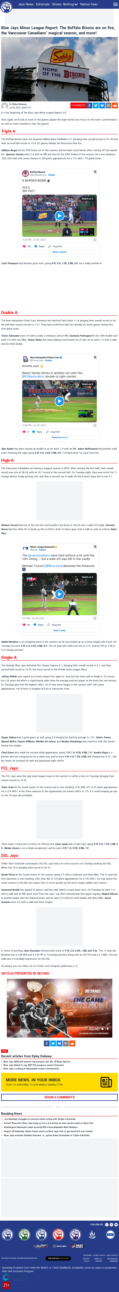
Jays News (26, 4)
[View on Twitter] (95, 173)
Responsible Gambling (112, 1260)
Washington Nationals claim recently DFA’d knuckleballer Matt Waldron (41, 1127)
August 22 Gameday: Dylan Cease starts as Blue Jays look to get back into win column (48, 1131)
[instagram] (111, 1224)
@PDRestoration (33, 376)
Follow (51, 175)
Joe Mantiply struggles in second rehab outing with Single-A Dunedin (40, 1119)
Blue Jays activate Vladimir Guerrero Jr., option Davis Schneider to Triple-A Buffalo (47, 1135)
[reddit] (115, 105)
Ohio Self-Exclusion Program (18, 1271)
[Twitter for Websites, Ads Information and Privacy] (95, 239)
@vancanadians (39, 555)
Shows (56, 4)
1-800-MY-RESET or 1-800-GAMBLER (50, 1267)
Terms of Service (98, 1260)
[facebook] (89, 105)
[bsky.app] (102, 105)
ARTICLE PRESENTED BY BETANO (25, 973)
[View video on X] (59, 216)
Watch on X (87, 198)
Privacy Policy (86, 1260)
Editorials (43, 4)
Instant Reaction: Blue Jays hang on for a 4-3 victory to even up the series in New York (48, 1123)
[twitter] (96, 105)
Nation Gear (89, 4)
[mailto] (108, 105)
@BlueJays (53, 566)
